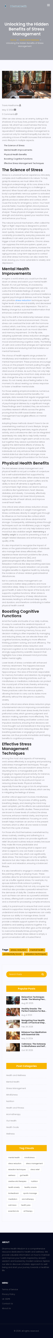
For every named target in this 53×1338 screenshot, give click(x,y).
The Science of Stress (14, 145)
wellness (11, 1175)
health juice (25, 1205)
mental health (37, 950)
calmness (12, 1205)
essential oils (13, 1211)
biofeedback (13, 1193)
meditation (12, 1199)
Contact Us (7, 1303)
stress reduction (23, 300)
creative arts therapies (17, 1181)
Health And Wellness (29, 40)
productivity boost (12, 954)
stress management (34, 1163)
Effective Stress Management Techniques (24, 163)
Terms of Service (10, 1289)
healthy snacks (30, 1187)
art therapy (28, 1211)
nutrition (34, 1181)
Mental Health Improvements (18, 150)
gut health (24, 1175)
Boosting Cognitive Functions (18, 158)
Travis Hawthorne (10, 105)
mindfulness (29, 1157)
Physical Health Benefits (15, 154)
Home (13, 40)
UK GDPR (6, 1299)
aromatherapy (28, 1199)
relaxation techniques (35, 954)
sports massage (30, 1193)
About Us (6, 1308)
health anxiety (14, 1187)
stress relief (35, 1169)
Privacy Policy (8, 1294)
